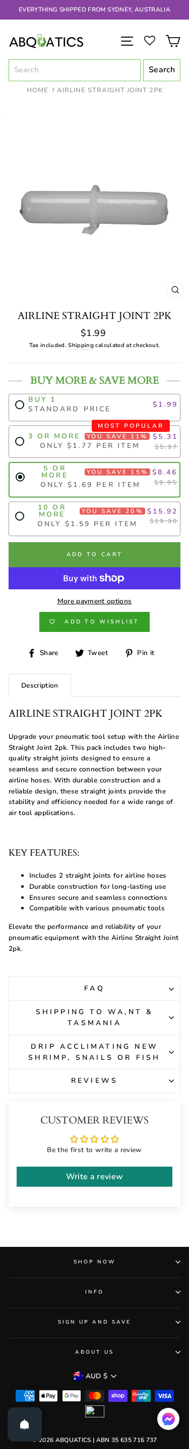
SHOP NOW (94, 1261)
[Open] (25, 1424)
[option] (94, 10)
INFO (94, 1292)
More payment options (94, 601)
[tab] (40, 685)
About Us (94, 1352)
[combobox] (75, 70)
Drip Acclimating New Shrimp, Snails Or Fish (94, 1052)
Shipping (81, 345)
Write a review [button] (94, 1176)
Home (37, 90)
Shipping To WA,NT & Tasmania (95, 1017)
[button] (168, 1421)
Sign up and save (95, 1322)
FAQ (94, 988)
